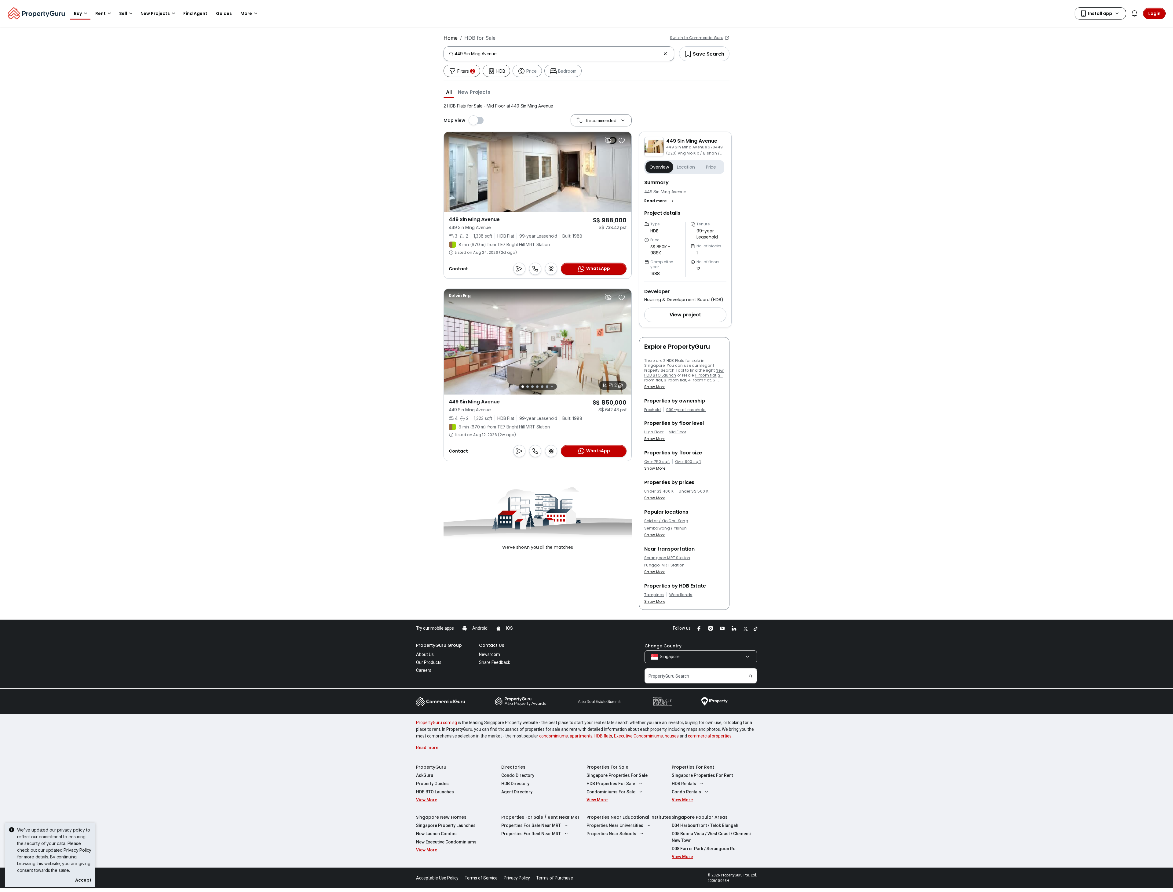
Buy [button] (78, 13)
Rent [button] (100, 13)
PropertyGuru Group (439, 645)
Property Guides (432, 783)
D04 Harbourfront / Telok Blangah (705, 825)
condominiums (553, 736)
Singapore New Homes (441, 817)
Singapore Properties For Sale (617, 775)
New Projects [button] (155, 13)
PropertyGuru (431, 767)
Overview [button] (659, 167)
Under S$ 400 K (659, 491)
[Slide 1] (522, 386)
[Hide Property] (608, 140)
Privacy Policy (77, 850)
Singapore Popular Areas (700, 817)
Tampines (654, 594)
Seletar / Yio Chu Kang (666, 521)
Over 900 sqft (688, 461)
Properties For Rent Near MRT (531, 833)
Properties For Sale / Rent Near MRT (540, 817)
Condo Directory (517, 775)
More (246, 13)
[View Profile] (460, 296)
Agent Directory (516, 791)
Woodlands (680, 594)
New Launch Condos (436, 833)
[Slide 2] (527, 386)
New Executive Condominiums (446, 841)
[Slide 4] (537, 386)
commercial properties (710, 736)
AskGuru (424, 775)
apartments (581, 736)
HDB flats (603, 736)
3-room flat (675, 380)
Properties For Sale (607, 767)
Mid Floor (677, 432)
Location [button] (686, 167)
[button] (449, 92)
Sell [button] (123, 13)
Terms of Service (481, 878)
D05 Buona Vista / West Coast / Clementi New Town (711, 837)
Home (451, 38)
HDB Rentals (684, 783)
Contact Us (491, 645)
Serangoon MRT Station (667, 557)
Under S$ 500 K (693, 491)
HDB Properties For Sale (610, 783)
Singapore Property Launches (446, 825)
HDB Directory (515, 783)
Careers (423, 670)
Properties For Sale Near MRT (531, 825)
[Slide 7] (552, 386)
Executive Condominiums (638, 736)
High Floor (653, 432)
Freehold (652, 409)
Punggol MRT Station (664, 565)
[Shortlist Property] (622, 140)
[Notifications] (1134, 13)
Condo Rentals (686, 791)
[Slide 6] (547, 386)
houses (672, 736)
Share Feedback (494, 662)
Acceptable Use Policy (437, 878)
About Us (425, 654)
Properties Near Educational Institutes (628, 817)
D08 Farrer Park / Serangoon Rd (704, 848)
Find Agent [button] (195, 13)
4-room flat (699, 380)
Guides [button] (224, 13)
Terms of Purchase (554, 878)
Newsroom (489, 654)
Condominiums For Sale (610, 791)
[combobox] (558, 53)
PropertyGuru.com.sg (436, 722)
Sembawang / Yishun (665, 528)
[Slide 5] (542, 386)
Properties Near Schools (611, 833)
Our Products (428, 662)
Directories (513, 767)
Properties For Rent (693, 767)
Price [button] (711, 167)
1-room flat (706, 375)
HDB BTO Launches (435, 791)
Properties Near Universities (614, 825)
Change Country (663, 646)
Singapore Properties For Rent (702, 775)
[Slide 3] (532, 386)
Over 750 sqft (657, 461)
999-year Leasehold (686, 409)
